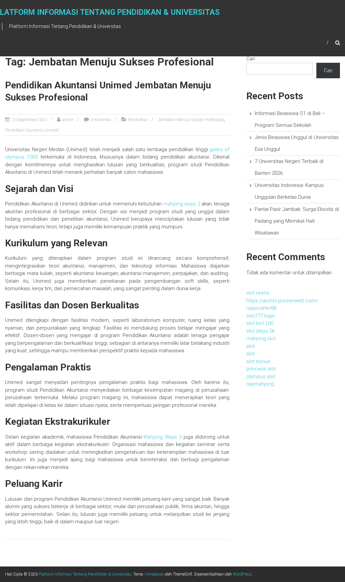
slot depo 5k (260, 331)
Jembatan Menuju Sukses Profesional (191, 119)
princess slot (261, 369)
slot (250, 346)
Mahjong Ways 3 (162, 437)
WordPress (242, 574)
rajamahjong (260, 384)
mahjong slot (261, 338)
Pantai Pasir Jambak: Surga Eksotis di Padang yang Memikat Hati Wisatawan (297, 221)
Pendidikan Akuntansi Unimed (32, 130)
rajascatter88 (261, 308)
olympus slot (260, 376)
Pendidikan (138, 119)
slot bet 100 (259, 323)
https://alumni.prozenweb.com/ (282, 301)
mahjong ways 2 (181, 204)
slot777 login (260, 316)
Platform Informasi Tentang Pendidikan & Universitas (85, 574)
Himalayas (154, 574)
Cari (250, 59)
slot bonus (258, 361)
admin (68, 119)
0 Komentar (101, 119)
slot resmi (257, 293)
